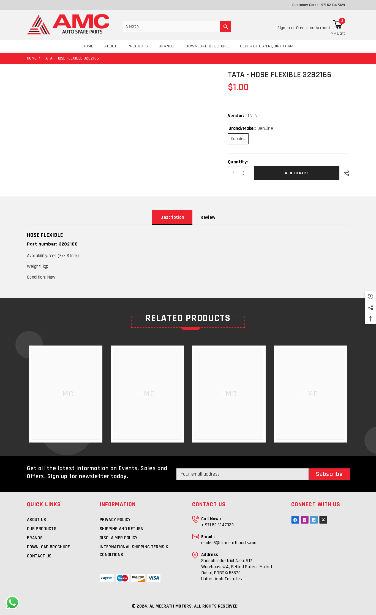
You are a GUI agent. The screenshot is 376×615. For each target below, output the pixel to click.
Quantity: (238, 162)
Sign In (284, 28)
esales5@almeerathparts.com (229, 543)
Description (172, 217)
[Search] (177, 26)
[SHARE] (344, 173)
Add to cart (298, 173)
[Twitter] (323, 520)
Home (32, 58)
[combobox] (171, 26)
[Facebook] (295, 520)
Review (208, 217)
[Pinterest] (314, 520)
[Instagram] (305, 520)
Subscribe (329, 474)
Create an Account (313, 28)
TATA (252, 115)
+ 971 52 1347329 (331, 4)
